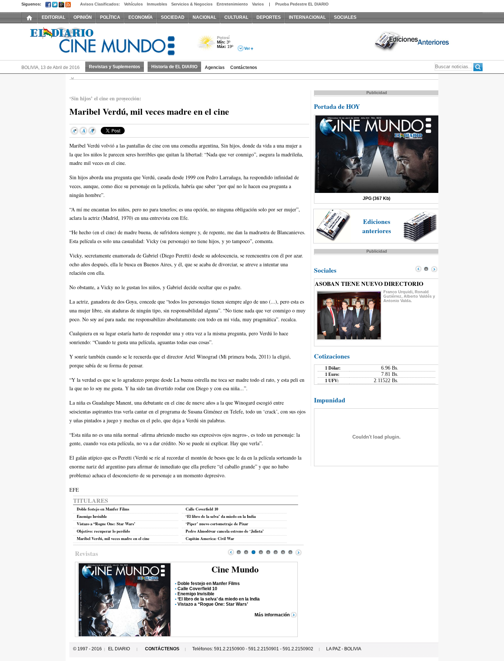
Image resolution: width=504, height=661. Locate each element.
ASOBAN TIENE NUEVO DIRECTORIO (369, 283)
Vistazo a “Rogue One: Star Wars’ (106, 524)
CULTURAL (236, 17)
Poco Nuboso (207, 45)
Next (298, 552)
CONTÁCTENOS (162, 648)
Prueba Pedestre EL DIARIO (302, 4)
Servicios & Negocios (192, 4)
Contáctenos (243, 67)
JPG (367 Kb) (376, 198)
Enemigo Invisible (92, 516)
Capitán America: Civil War (210, 538)
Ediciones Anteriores (412, 41)
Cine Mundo (235, 569)
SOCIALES (345, 17)
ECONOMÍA (140, 17)
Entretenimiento (232, 4)
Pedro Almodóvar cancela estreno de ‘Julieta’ (225, 531)
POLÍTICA (110, 17)
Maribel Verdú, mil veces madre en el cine (113, 538)
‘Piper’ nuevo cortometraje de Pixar (217, 524)
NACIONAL (204, 17)
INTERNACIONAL (307, 17)
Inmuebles (157, 4)
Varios (258, 4)
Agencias (215, 67)
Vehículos (133, 4)
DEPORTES (268, 17)
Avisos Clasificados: (100, 4)
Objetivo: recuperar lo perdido (103, 531)
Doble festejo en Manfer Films (103, 509)
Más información (272, 614)
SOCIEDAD (172, 17)
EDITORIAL (53, 17)
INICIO (29, 17)
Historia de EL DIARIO (174, 66)
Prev (231, 552)
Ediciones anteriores (376, 226)
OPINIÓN (82, 17)
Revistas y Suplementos (114, 66)
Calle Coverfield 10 (202, 509)
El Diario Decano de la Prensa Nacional (104, 41)
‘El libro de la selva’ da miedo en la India (221, 516)
